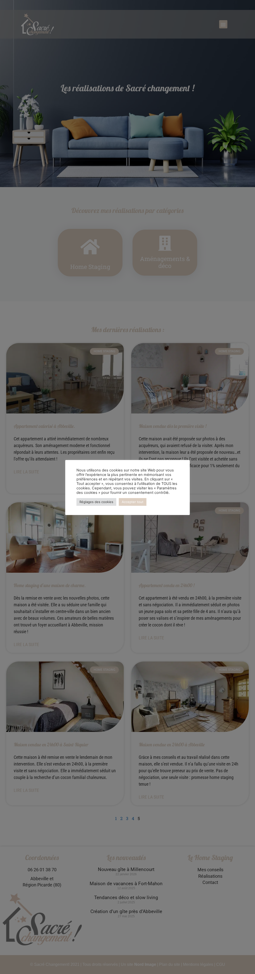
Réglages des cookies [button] (96, 502)
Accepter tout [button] (132, 502)
